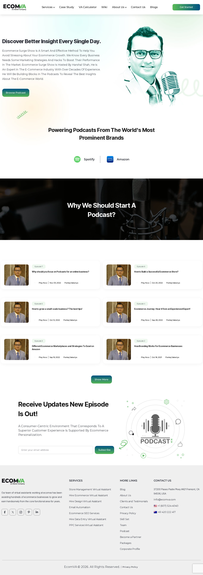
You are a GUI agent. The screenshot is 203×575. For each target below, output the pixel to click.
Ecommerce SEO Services (84, 513)
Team (123, 525)
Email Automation (79, 507)
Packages (125, 543)
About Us (118, 7)
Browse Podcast (16, 92)
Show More (101, 379)
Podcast (124, 531)
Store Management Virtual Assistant (90, 489)
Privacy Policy (128, 513)
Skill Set (124, 519)
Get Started (186, 7)
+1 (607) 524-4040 (168, 505)
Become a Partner (130, 537)
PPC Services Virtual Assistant (86, 525)
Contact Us (138, 7)
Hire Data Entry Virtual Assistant (87, 519)
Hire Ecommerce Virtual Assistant (88, 495)
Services (47, 7)
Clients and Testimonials (134, 501)
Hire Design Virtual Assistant (85, 501)
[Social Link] (4, 512)
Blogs (154, 7)
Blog (122, 489)
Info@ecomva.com (165, 499)
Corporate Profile (130, 549)
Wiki (104, 7)
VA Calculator (88, 7)
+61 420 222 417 (167, 512)
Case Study (66, 7)
